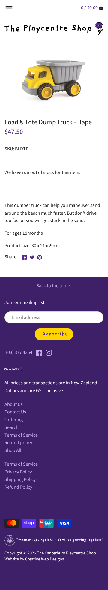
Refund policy (18, 442)
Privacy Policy (18, 472)
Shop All (12, 450)
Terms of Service (21, 435)
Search (11, 427)
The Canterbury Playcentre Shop (66, 553)
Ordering (13, 419)
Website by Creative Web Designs (34, 559)
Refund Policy (18, 487)
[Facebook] (39, 352)
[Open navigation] (9, 8)
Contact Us (15, 412)
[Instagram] (49, 352)
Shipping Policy (20, 479)
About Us (13, 404)
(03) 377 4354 (19, 352)
